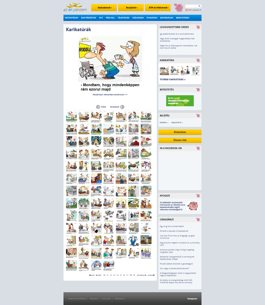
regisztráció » (177, 122)
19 (134, 275)
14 (117, 275)
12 (111, 275)
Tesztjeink (131, 7)
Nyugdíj (165, 195)
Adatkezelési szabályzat (77, 299)
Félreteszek (123, 18)
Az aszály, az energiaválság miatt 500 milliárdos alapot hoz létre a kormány (176, 281)
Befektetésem (182, 18)
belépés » (164, 122)
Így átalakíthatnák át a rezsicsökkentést (177, 34)
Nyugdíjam (152, 18)
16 (124, 275)
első (92, 275)
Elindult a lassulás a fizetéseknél (174, 231)
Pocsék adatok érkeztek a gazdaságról (176, 264)
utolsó (150, 275)
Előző (103, 107)
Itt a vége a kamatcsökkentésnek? (174, 268)
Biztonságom (166, 18)
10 (104, 275)
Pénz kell (110, 18)
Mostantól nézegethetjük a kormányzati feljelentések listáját (177, 258)
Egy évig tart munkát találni (172, 226)
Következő (114, 107)
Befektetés (167, 89)
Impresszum (106, 299)
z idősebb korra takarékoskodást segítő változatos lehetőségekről (172, 207)
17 (127, 275)
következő (141, 275)
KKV (101, 18)
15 (121, 275)
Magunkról (94, 299)
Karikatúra (167, 60)
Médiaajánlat (119, 299)
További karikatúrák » (173, 79)
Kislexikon (180, 132)
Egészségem (138, 18)
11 (107, 275)
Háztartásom (71, 18)
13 (114, 275)
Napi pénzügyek (88, 18)
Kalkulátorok (104, 7)
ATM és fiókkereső (158, 7)
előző (99, 275)
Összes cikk (180, 140)
